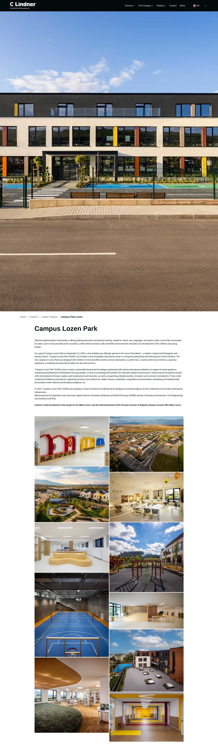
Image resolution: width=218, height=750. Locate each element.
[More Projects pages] (165, 5)
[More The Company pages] (152, 5)
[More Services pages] (134, 5)
